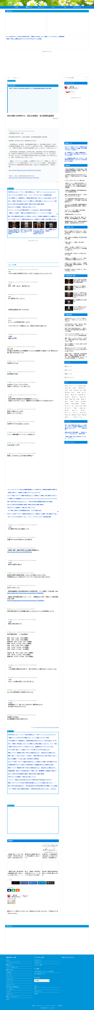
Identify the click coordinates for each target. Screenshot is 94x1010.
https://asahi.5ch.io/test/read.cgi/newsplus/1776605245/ (24, 177)
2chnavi (8, 960)
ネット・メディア (12, 80)
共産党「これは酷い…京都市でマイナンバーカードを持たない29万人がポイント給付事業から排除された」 (76, 248)
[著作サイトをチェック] (9, 890)
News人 (8, 999)
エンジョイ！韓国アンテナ (12, 967)
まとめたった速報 (38, 964)
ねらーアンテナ (9, 982)
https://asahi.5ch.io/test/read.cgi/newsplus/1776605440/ (25, 593)
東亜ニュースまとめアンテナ (12, 996)
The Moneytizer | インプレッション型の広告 (43, 971)
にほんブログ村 (11, 898)
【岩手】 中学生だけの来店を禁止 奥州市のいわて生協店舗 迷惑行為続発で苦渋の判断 (30, 88)
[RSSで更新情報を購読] (18, 890)
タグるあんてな (37, 962)
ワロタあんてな (9, 979)
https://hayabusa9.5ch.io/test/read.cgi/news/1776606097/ (25, 600)
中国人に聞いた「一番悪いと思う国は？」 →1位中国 (76, 243)
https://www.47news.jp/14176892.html (19, 552)
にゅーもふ (8, 991)
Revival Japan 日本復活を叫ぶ (12, 986)
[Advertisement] (47, 62)
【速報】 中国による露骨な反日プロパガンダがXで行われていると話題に (24, 38)
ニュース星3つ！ (10, 989)
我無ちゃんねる (9, 969)
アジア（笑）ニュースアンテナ (13, 962)
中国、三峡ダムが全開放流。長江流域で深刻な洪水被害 (76, 238)
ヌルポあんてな (37, 960)
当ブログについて (38, 991)
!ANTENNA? (9, 972)
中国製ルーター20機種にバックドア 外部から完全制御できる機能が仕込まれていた (76, 259)
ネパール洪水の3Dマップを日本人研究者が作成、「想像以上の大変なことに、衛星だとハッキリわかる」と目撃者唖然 (35, 36)
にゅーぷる (8, 974)
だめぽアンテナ (9, 994)
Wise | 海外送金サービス (39, 973)
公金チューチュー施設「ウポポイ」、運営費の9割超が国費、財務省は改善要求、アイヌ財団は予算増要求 (76, 264)
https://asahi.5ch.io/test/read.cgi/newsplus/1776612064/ (47, 727)
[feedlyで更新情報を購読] (13, 890)
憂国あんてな (9, 964)
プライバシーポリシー (51, 1005)
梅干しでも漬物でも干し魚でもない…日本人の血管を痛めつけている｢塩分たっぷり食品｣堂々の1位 (76, 232)
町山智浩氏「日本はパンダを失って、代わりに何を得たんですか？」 (76, 270)
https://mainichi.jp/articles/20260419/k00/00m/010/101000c (25, 170)
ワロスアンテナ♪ (9, 977)
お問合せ (36, 993)
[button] (50, 882)
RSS (35, 988)
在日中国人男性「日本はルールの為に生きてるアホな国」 (76, 254)
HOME (35, 986)
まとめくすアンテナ (10, 984)
